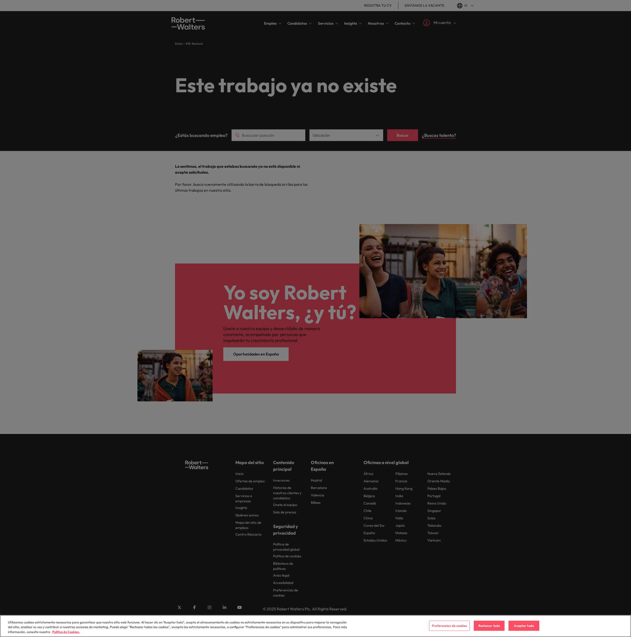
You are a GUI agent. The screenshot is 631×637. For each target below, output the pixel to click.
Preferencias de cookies (449, 625)
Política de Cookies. (66, 632)
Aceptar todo (524, 625)
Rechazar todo (489, 625)
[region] (315, 626)
